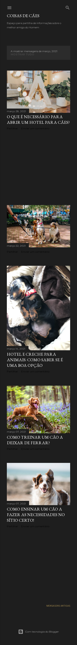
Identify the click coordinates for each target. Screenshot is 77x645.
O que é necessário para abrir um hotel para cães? (38, 119)
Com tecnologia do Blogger (42, 631)
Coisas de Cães (23, 15)
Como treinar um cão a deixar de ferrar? (35, 440)
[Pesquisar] (67, 7)
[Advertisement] (38, 167)
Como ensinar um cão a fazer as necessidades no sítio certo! (36, 514)
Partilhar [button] (12, 128)
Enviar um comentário (35, 128)
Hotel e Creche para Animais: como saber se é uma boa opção (35, 359)
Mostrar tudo (22, 54)
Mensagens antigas (58, 605)
